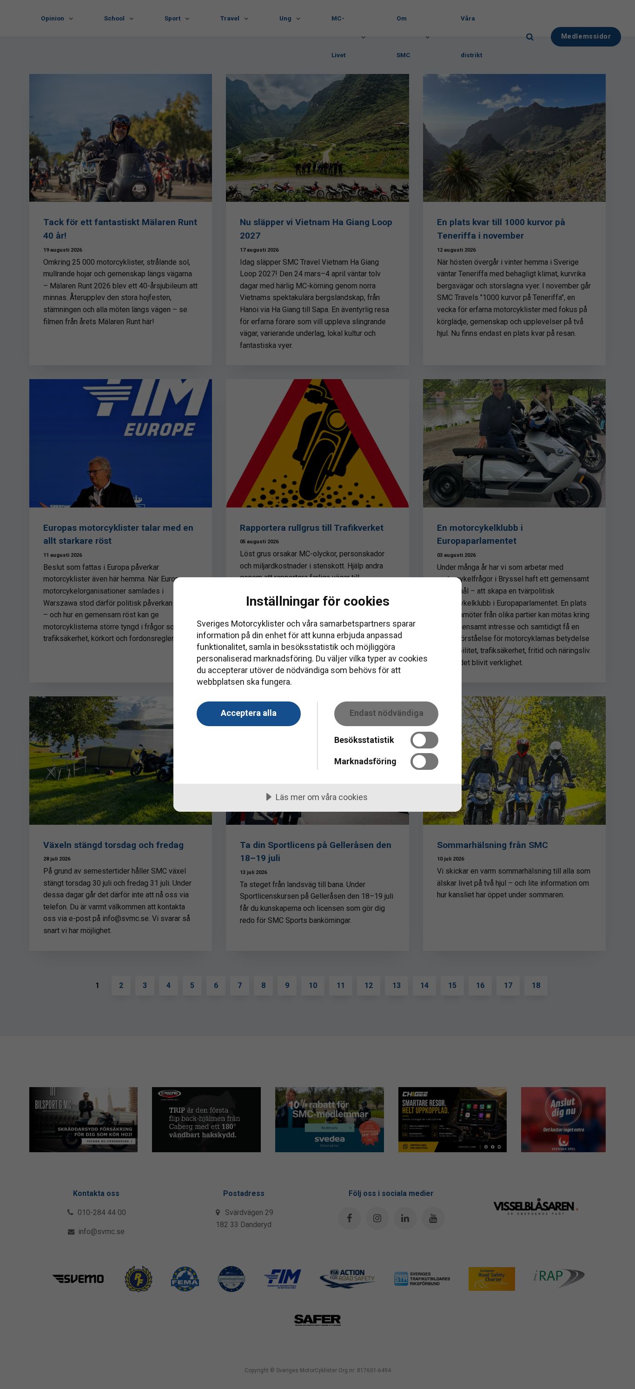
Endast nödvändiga (386, 713)
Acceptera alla (249, 713)
